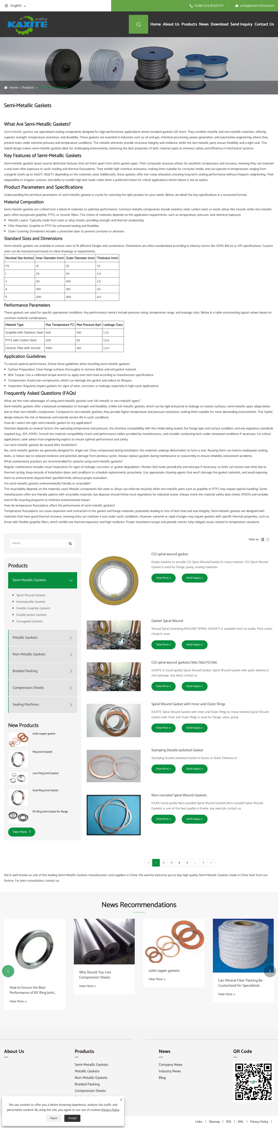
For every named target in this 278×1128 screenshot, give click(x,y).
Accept (72, 1118)
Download (219, 24)
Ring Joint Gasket (42, 752)
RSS (228, 1122)
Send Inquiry (241, 24)
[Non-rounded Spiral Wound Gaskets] (113, 815)
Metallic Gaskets (25, 637)
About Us (171, 24)
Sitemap (214, 1122)
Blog (162, 1078)
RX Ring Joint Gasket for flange (50, 812)
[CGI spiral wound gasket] (113, 580)
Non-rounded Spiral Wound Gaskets (179, 795)
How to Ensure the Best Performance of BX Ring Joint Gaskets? (32, 990)
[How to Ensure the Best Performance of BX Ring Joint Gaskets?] (34, 949)
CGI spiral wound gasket (169, 554)
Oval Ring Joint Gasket (45, 791)
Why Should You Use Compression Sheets (95, 975)
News (204, 24)
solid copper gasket (44, 734)
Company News (171, 1065)
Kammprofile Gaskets (30, 602)
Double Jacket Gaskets (31, 615)
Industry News (170, 1071)
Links (198, 1122)
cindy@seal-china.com (257, 6)
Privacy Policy (259, 1122)
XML (241, 1122)
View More (20, 832)
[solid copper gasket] (18, 739)
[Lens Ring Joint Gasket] (18, 778)
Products (189, 24)
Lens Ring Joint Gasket (45, 773)
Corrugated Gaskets (29, 621)
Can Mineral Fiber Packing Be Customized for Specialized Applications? (240, 983)
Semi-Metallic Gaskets (53, 87)
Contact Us (264, 24)
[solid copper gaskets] (173, 941)
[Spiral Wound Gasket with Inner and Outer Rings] (113, 720)
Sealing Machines (26, 704)
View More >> (163, 578)
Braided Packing (25, 671)
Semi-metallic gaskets (18, 132)
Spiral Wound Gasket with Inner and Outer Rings (188, 704)
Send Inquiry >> (194, 578)
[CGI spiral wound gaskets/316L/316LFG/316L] (113, 677)
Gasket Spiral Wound (167, 621)
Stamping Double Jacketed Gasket (177, 750)
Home (155, 24)
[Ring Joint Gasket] (18, 759)
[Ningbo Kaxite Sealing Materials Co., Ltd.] (28, 24)
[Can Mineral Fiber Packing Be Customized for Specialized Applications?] (243, 946)
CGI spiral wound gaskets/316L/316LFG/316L (184, 663)
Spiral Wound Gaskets (31, 595)
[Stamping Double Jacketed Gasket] (113, 765)
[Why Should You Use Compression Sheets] (104, 942)
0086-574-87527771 (208, 6)
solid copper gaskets (164, 970)
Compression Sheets (28, 687)
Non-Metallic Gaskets (29, 654)
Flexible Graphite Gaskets (33, 608)
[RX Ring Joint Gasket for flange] (18, 816)
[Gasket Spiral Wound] (113, 635)
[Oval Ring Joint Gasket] (18, 797)
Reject (53, 1118)
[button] (8, 971)
